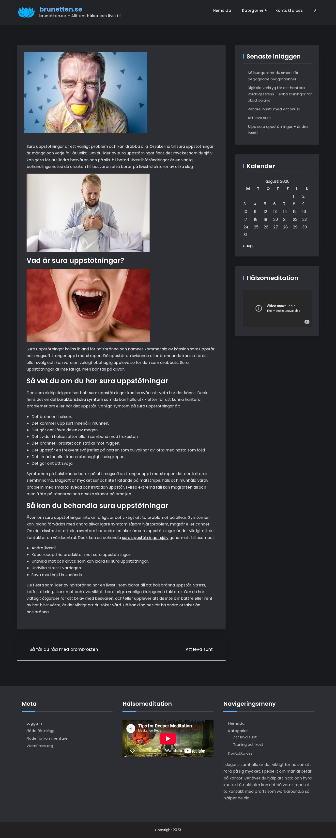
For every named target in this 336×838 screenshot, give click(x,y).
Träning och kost (248, 744)
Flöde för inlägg (41, 730)
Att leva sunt (259, 117)
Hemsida (222, 10)
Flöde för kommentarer (48, 738)
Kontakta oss (289, 10)
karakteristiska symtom (80, 399)
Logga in (34, 723)
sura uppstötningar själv (145, 537)
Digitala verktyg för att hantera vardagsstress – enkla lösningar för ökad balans (280, 94)
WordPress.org (40, 745)
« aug (248, 246)
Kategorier (252, 10)
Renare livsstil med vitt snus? (274, 109)
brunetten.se (60, 9)
